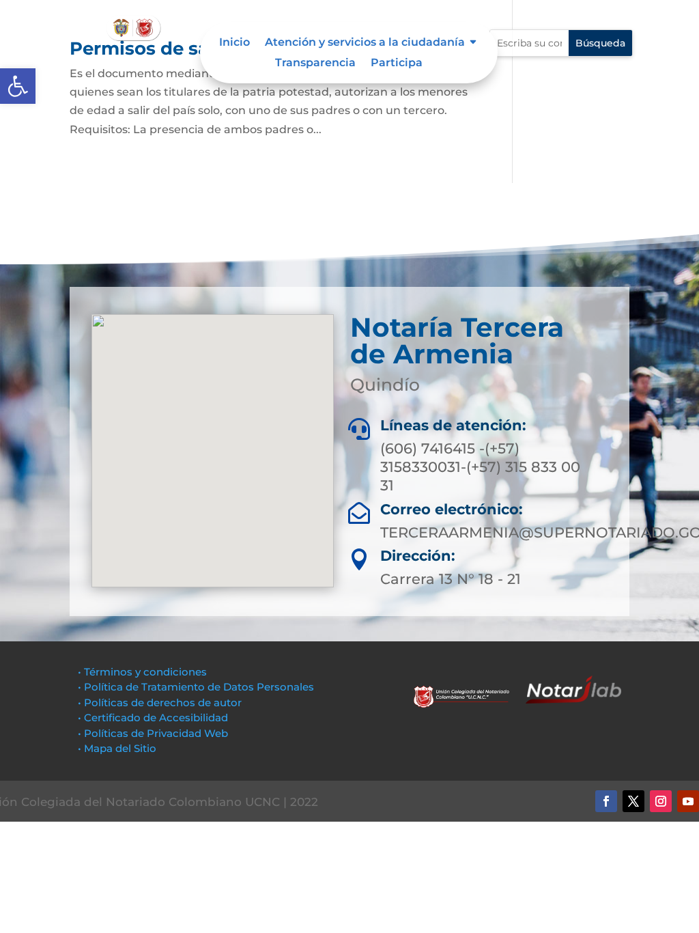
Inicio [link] (234, 43)
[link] (17, 86)
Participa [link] (397, 63)
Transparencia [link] (315, 63)
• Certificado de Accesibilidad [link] (153, 717)
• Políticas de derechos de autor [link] (160, 702)
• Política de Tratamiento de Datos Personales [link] (196, 686)
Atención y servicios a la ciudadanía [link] (365, 43)
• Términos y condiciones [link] (142, 671)
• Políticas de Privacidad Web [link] (153, 733)
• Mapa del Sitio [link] (118, 748)
